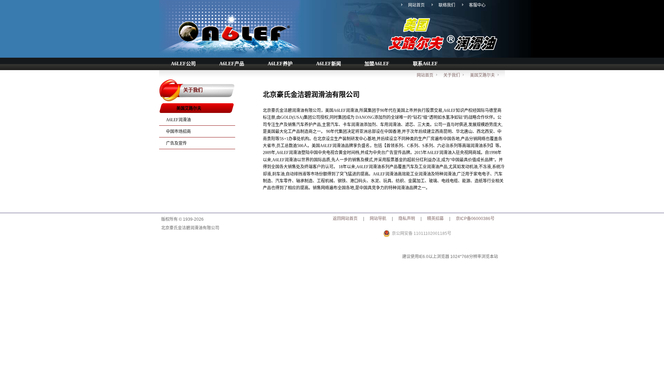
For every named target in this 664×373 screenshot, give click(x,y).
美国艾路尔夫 (482, 75)
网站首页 (416, 5)
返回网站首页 (345, 218)
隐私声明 (406, 218)
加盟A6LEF (377, 63)
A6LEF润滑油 (178, 119)
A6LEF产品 (231, 63)
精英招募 (435, 218)
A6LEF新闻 (328, 63)
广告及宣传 (176, 143)
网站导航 (378, 218)
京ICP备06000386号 (475, 218)
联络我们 (447, 5)
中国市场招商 (178, 131)
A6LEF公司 (183, 63)
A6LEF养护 (280, 63)
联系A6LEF (425, 63)
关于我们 (451, 75)
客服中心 (477, 5)
